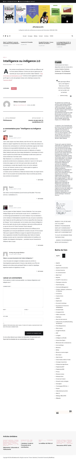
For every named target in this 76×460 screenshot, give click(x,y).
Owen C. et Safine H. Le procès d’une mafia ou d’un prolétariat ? (11, 43)
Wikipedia (58, 398)
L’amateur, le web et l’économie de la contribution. (27, 445)
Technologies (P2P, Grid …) (62, 386)
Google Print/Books (60, 330)
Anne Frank (58, 265)
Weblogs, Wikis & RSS (61, 395)
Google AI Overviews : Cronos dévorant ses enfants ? (46, 43)
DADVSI (58, 298)
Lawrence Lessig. (64, 95)
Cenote (34, 457)
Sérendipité (59, 383)
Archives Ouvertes (60, 270)
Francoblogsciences (61, 325)
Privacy (58, 371)
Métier (57, 350)
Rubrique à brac (59, 376)
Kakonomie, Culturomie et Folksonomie (11, 448)
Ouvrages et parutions (61, 362)
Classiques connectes (61, 282)
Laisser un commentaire (34, 333)
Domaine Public (59, 309)
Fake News (58, 317)
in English (58, 335)
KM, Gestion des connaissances (63, 342)
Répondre (40, 179)
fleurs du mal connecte (61, 319)
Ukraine (58, 388)
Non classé (58, 354)
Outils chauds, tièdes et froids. (63, 359)
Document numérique (61, 303)
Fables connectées (60, 314)
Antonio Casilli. (66, 119)
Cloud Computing (60, 284)
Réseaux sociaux (60, 374)
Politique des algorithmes (62, 364)
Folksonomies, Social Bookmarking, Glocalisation (64, 322)
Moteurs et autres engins (62, 352)
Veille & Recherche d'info (62, 391)
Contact (41, 36)
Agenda (58, 263)
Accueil (24, 36)
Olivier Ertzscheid (7, 64)
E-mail (26, 309)
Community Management (62, 287)
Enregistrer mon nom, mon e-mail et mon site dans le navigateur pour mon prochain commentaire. (22, 326)
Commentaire (7, 286)
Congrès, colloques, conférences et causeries (64, 290)
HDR (57, 333)
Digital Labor (59, 300)
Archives (46, 36)
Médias (35, 36)
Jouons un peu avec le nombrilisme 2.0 (35, 120)
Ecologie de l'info (60, 312)
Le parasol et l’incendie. (27, 42)
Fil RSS (51, 36)
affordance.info (38, 27)
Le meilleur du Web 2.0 (46, 443)
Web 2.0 (5, 57)
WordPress (51, 457)
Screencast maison (60, 379)
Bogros (11, 187)
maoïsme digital (7, 80)
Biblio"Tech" (59, 275)
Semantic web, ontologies (62, 381)
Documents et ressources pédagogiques (62, 306)
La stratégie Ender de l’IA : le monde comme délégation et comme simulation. (64, 43)
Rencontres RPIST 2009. (64, 445)
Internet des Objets (60, 340)
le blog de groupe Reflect (16, 252)
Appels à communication (62, 267)
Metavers (58, 347)
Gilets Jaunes (59, 328)
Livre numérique (60, 345)
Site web (5, 316)
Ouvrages (30, 36)
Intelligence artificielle (61, 338)
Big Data (58, 277)
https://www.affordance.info (20, 105)
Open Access (59, 357)
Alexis (11, 136)
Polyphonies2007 (60, 366)
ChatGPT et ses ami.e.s (61, 279)
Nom (4, 309)
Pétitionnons (9, 119)
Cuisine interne (59, 296)
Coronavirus (59, 293)
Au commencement (61, 272)
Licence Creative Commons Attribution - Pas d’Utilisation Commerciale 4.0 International (63, 71)
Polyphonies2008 (60, 369)
